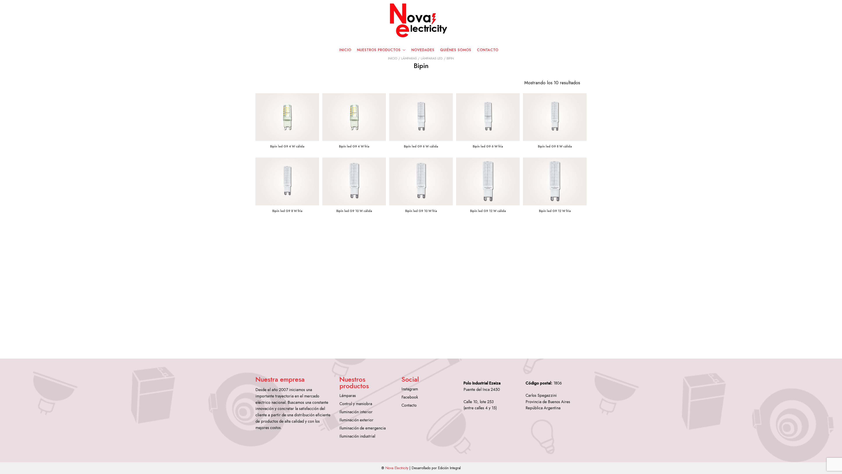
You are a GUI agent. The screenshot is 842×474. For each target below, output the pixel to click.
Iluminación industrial (357, 436)
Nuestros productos (379, 49)
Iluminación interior (356, 412)
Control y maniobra (355, 404)
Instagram (409, 389)
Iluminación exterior (356, 420)
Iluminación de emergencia (362, 428)
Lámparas (409, 58)
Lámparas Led (432, 58)
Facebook (409, 397)
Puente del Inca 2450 (482, 389)
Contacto (487, 49)
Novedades (422, 49)
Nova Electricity (396, 467)
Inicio (345, 49)
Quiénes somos (455, 49)
